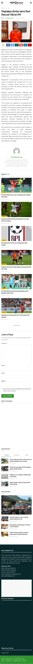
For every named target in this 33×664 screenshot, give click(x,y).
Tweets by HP (5, 652)
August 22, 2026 (6, 512)
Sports (7, 8)
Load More (16, 325)
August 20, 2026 (5, 223)
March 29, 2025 (20, 18)
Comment (4, 343)
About (2, 660)
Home (2, 8)
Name (3, 365)
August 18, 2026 (5, 319)
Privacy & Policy (17, 660)
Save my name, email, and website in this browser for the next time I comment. (17, 389)
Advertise (8, 660)
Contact (24, 660)
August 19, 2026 (5, 271)
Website (3, 381)
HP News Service (10, 18)
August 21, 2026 (5, 199)
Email (3, 373)
